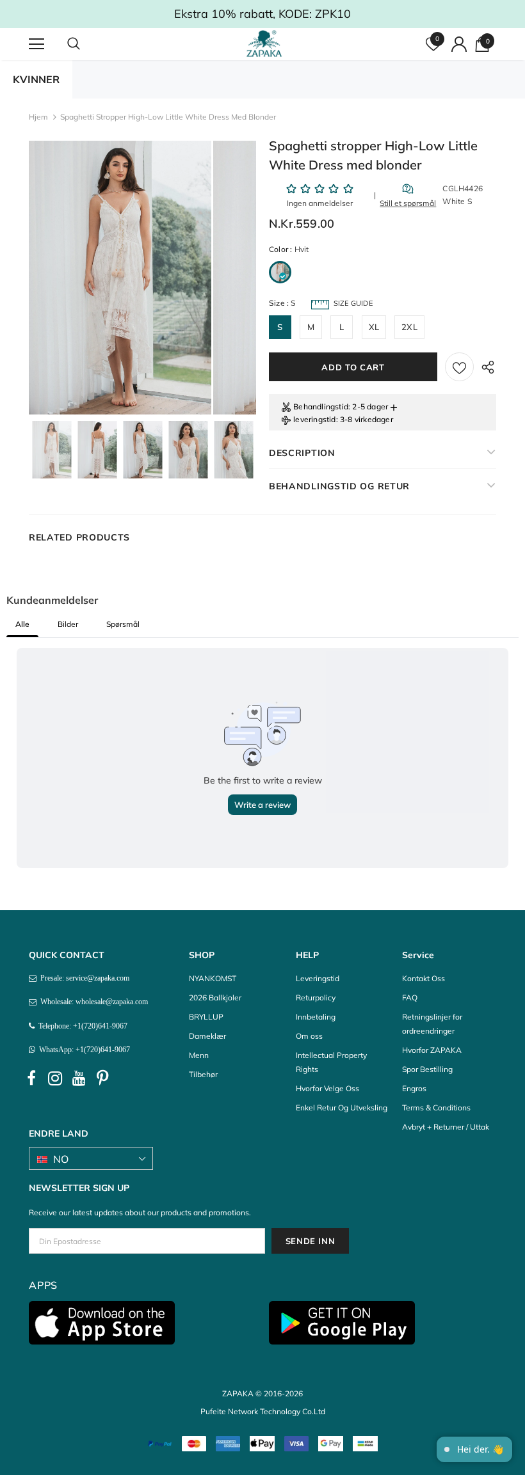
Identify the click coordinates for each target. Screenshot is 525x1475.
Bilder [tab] (68, 624)
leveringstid (314, 419)
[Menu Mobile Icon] (36, 44)
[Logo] (264, 43)
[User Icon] (459, 44)
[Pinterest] (102, 1078)
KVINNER (36, 79)
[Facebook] (31, 1078)
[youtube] (78, 1078)
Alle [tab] (22, 624)
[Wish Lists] (459, 366)
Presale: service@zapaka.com (82, 978)
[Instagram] (55, 1078)
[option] (120, 277)
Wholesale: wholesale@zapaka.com (92, 1002)
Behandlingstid (320, 406)
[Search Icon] (86, 44)
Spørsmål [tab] (123, 624)
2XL (409, 327)
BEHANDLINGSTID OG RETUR (339, 486)
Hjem (38, 117)
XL (374, 327)
